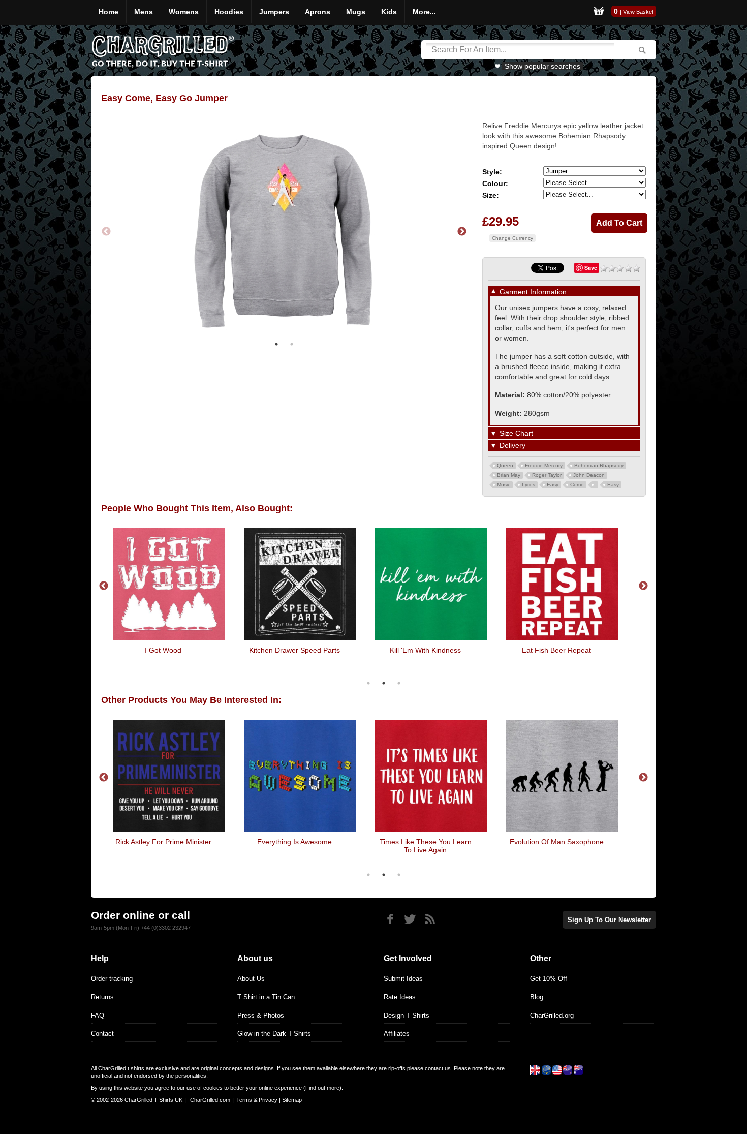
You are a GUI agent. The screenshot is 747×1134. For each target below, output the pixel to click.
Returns (102, 997)
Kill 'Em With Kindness (425, 650)
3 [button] (399, 683)
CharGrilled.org (552, 1015)
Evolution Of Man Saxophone (557, 842)
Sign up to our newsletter (609, 920)
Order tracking (112, 979)
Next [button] (462, 232)
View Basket (638, 12)
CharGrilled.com (210, 1100)
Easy (552, 484)
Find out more (322, 1088)
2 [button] (292, 344)
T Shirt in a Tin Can (266, 997)
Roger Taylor (547, 475)
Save (590, 267)
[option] (284, 231)
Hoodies (228, 12)
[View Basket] (598, 12)
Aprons (317, 12)
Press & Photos (260, 1015)
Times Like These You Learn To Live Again (426, 846)
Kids (389, 12)
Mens (143, 12)
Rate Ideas (400, 997)
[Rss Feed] (429, 919)
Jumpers (274, 12)
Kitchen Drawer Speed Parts (294, 650)
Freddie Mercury (544, 465)
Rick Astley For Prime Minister (163, 842)
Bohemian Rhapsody (599, 465)
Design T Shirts (406, 1015)
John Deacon (589, 475)
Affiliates (397, 1033)
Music (503, 484)
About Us (251, 979)
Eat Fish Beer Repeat (556, 650)
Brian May (508, 475)
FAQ (97, 1015)
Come (577, 484)
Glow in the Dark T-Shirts (274, 1033)
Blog (536, 997)
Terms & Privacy (256, 1100)
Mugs (355, 12)
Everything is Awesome (294, 842)
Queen (505, 465)
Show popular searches (542, 66)
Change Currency (512, 238)
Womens (184, 12)
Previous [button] (106, 232)
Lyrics (528, 484)
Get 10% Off (548, 979)
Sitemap (292, 1100)
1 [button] (276, 344)
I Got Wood (163, 650)
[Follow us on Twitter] (409, 919)
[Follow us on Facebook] (390, 919)
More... (424, 12)
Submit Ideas (403, 979)
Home (108, 12)
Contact (102, 1033)
